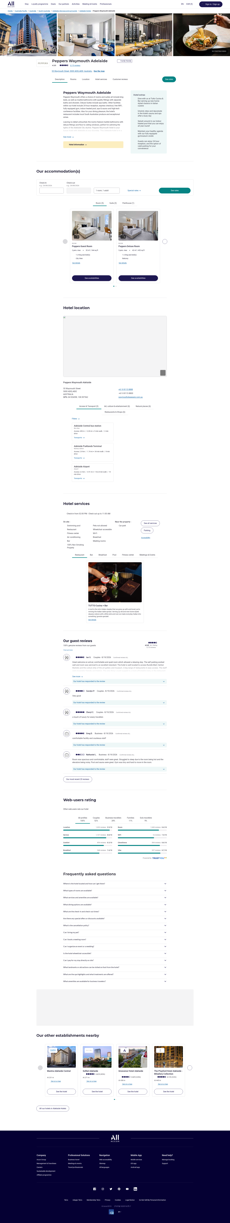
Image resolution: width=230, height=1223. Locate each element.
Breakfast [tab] (103, 555)
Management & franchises (46, 1163)
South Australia (44, 11)
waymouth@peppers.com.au (130, 397)
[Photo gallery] (115, 34)
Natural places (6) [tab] (143, 406)
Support (165, 1163)
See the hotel (61, 1091)
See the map (99, 71)
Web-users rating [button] (79, 800)
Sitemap (102, 1163)
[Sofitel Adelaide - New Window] (97, 1057)
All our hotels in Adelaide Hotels (52, 1108)
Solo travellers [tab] (146, 819)
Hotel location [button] (76, 308)
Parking (147, 530)
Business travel (73, 1160)
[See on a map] (115, 346)
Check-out (73, 184)
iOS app (133, 1163)
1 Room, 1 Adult (102, 190)
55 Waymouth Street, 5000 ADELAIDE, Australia (72, 71)
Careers (39, 1167)
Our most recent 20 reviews (77, 779)
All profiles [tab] (82, 819)
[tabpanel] (115, 248)
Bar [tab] (91, 555)
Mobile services (136, 1160)
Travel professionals (75, 1167)
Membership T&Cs (93, 1200)
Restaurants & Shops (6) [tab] (115, 412)
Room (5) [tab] (100, 203)
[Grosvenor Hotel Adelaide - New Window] (132, 1057)
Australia (32, 11)
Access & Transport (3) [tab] (88, 406)
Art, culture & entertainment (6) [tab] (117, 406)
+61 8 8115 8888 (125, 389)
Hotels (10, 11)
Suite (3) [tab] (113, 203)
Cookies (118, 1200)
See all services (150, 523)
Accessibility (145, 538)
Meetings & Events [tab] (147, 555)
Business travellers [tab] (113, 819)
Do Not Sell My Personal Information (152, 1200)
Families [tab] (130, 819)
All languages (104, 1167)
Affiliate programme (44, 1175)
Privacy (107, 1200)
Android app (135, 1167)
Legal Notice (130, 1200)
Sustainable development (46, 1171)
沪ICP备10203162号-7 (122, 1206)
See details (92, 620)
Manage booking (168, 1160)
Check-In (45, 184)
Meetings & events (75, 1163)
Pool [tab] (114, 555)
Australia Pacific (21, 11)
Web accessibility (105, 1160)
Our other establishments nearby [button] (67, 1035)
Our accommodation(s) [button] (58, 171)
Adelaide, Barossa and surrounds (64, 11)
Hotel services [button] (76, 503)
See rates (169, 79)
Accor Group (41, 1160)
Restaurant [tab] (79, 555)
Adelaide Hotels (85, 11)
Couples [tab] (96, 819)
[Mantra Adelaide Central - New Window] (61, 1057)
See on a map (56, 1081)
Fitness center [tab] (128, 555)
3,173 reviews (75, 65)
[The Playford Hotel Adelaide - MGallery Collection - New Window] (168, 1057)
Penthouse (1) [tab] (128, 203)
